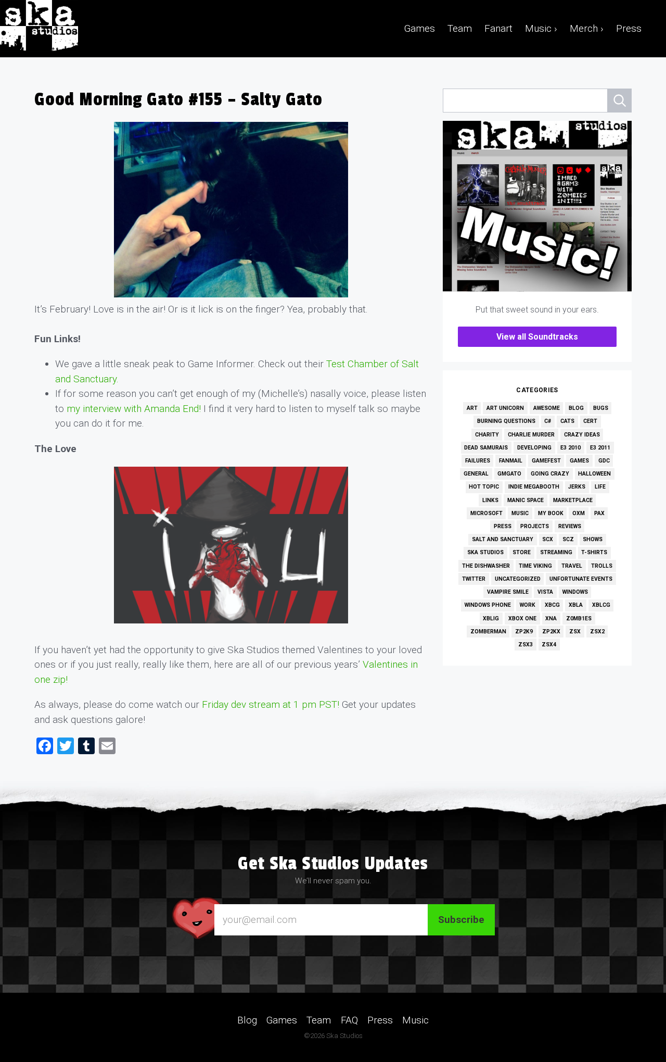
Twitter (473, 579)
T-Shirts (594, 552)
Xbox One (522, 618)
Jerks (576, 486)
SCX (547, 539)
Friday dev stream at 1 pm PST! (272, 704)
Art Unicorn (505, 408)
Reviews (569, 526)
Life (600, 486)
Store (522, 552)
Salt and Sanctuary (502, 539)
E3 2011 (600, 447)
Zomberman (488, 631)
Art (472, 408)
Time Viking (535, 566)
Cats (567, 421)
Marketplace (573, 500)
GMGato (509, 473)
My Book (550, 513)
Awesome (546, 408)
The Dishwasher (486, 566)
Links (490, 500)
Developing (534, 447)
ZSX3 (525, 644)
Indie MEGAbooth (533, 486)
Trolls (601, 566)
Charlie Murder (531, 434)
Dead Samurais (486, 447)
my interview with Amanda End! (134, 409)
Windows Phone (488, 605)
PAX (599, 513)
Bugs (600, 408)
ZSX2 (597, 631)
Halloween (594, 473)
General (476, 473)
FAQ (349, 1020)
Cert (590, 421)
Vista (545, 592)
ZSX (575, 631)
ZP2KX (551, 631)
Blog (576, 408)
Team (459, 28)
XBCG (552, 605)
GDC (604, 460)
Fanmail (510, 460)
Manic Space (525, 500)
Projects (534, 526)
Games (419, 28)
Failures (477, 460)
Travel (571, 566)
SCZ (568, 539)
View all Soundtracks (537, 337)
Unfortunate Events (580, 579)
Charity (487, 434)
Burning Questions (506, 421)
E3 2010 (570, 447)
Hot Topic (484, 486)
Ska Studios (485, 552)
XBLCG (601, 605)
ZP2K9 (524, 631)
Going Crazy (550, 473)
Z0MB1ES (579, 618)
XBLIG (491, 618)
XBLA (576, 605)
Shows (593, 539)
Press (629, 28)
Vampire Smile (508, 592)
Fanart (498, 28)
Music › (541, 28)
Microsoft (486, 513)
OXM (578, 513)
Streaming (556, 552)
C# (547, 421)
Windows (575, 592)
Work (527, 605)
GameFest (546, 460)
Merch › (587, 28)
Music (520, 513)
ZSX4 (549, 644)
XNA (551, 618)
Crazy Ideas (582, 434)
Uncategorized (518, 579)
